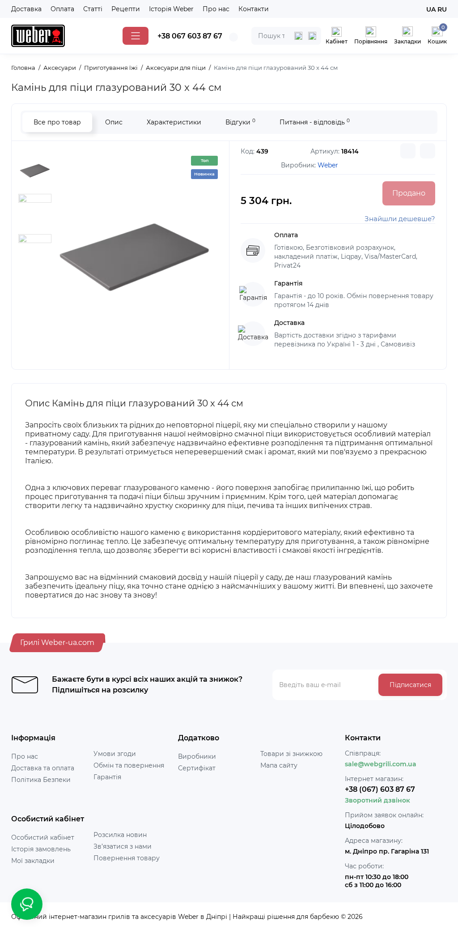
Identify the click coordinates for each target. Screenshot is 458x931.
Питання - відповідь (315, 122)
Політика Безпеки (41, 780)
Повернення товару (126, 858)
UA (431, 9)
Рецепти (125, 9)
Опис (114, 122)
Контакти (253, 9)
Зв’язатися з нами (122, 846)
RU (442, 9)
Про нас (216, 9)
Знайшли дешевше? (400, 218)
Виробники (197, 756)
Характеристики (174, 122)
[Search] (312, 36)
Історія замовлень (41, 849)
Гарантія (107, 777)
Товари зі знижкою (291, 754)
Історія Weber (171, 9)
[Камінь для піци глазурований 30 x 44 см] (134, 254)
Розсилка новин (120, 835)
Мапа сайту (278, 765)
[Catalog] (135, 36)
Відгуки (240, 122)
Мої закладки (33, 861)
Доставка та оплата (42, 768)
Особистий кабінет (42, 837)
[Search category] (298, 36)
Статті (92, 9)
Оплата (62, 9)
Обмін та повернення (128, 765)
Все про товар (57, 122)
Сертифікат (197, 768)
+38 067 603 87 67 (189, 36)
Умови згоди (114, 754)
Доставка (26, 9)
